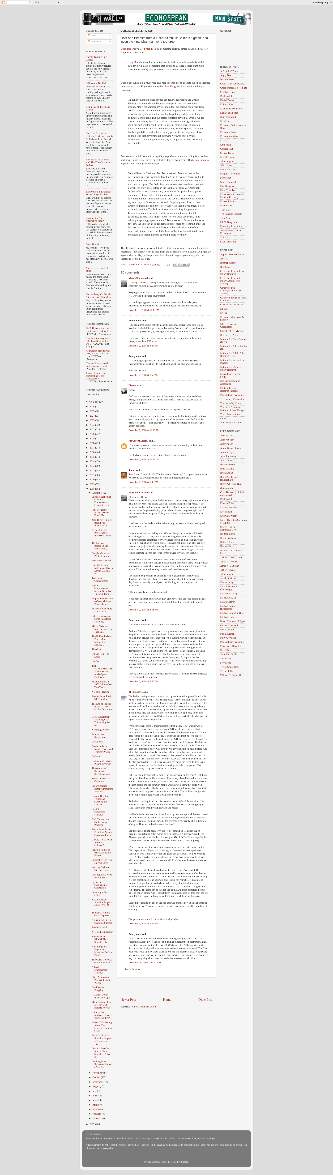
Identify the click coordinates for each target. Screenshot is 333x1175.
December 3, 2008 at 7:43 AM (143, 681)
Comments (95, 41)
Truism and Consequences (100, 579)
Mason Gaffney (227, 602)
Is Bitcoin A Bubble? (96, 83)
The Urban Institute (230, 414)
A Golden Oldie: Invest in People (101, 996)
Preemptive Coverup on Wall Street (102, 861)
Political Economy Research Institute (229, 389)
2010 (92, 479)
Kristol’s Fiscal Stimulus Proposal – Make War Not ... (102, 903)
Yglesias (224, 237)
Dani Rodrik (226, 96)
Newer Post (128, 999)
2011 (92, 475)
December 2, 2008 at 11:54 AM (144, 459)
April (95, 1105)
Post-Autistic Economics (232, 395)
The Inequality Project (231, 403)
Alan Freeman (227, 435)
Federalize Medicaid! (102, 560)
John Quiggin (226, 161)
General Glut (226, 149)
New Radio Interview (102, 932)
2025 (92, 411)
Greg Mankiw (147, 48)
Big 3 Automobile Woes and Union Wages (101, 980)
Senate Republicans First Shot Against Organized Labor (102, 832)
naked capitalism (228, 241)
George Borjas (227, 153)
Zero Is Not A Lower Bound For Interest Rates (102, 523)
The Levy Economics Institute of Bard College (232, 408)
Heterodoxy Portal (229, 335)
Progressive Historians (231, 646)
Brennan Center (228, 263)
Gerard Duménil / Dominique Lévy (229, 528)
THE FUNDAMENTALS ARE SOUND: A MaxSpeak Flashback (102, 671)
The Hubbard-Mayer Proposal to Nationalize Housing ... (102, 640)
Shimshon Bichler (229, 654)
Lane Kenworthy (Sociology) (228, 588)
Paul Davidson (227, 629)
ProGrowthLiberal (138, 440)
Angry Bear (226, 75)
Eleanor (133, 385)
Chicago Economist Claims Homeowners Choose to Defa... (102, 501)
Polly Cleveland (228, 637)
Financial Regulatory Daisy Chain (102, 610)
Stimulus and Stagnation (98, 735)
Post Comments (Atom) (145, 1006)
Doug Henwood (228, 117)
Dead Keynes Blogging (98, 989)
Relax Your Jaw (228, 190)
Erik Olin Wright (228, 516)
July (94, 1091)
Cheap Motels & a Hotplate (233, 88)
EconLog (224, 121)
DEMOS (224, 308)
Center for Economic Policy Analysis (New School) (230, 281)
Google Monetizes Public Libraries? (101, 554)
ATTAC (224, 258)
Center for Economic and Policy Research (232, 272)
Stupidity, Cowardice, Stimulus (98, 812)
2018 (92, 443)
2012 (92, 470)
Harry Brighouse (228, 538)
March (95, 1109)
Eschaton (224, 140)
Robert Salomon (228, 201)
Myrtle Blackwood (138, 278)
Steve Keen (225, 658)
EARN (223, 313)
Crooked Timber (228, 92)
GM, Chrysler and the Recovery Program (100, 822)
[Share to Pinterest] (188, 265)
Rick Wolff (225, 650)
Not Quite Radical (100, 692)
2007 (92, 1124)
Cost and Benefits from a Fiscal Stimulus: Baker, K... (101, 1052)
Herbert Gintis (227, 546)
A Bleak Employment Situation (99, 970)
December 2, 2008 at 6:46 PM (143, 482)
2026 (92, 406)
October (96, 1077)
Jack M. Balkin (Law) (231, 557)
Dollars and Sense (229, 113)
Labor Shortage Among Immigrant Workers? (102, 789)
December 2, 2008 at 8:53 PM (143, 609)
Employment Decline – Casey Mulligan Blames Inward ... (102, 601)
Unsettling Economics (231, 226)
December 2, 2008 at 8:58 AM (143, 375)
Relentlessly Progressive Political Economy (232, 196)
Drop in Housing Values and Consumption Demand (100, 800)
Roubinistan (226, 205)
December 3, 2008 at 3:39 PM (143, 923)
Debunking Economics (231, 108)
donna (132, 470)
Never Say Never (100, 730)
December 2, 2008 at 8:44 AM (143, 345)
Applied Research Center (232, 254)
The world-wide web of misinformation (102, 961)
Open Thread (92, 244)
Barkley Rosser (227, 464)
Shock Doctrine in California (101, 780)
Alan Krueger (227, 439)
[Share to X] (181, 265)
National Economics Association (230, 382)
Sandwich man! (99, 927)
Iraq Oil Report (227, 157)
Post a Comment (133, 969)
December (97, 493)
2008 (92, 489)
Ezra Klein (225, 144)
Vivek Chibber (227, 671)
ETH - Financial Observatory (228, 325)
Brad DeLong (227, 468)
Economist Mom (228, 132)
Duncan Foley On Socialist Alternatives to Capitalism (99, 295)
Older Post (205, 999)
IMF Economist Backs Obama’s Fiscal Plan (100, 513)
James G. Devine (228, 561)
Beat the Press (227, 79)
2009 (92, 484)
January (96, 1118)
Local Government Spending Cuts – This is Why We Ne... (101, 721)
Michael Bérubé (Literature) (228, 607)
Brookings (225, 267)
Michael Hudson (228, 617)
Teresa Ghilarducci (229, 667)
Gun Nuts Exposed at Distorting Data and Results (99, 134)
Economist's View (229, 136)
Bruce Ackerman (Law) (231, 484)
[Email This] (174, 265)
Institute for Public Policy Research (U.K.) (233, 354)
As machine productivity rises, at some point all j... (98, 353)
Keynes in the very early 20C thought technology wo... (98, 341)
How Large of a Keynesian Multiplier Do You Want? (102, 950)
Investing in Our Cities (100, 893)
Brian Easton (226, 473)
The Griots (97, 649)
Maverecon (225, 178)
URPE (223, 418)
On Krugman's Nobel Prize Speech (102, 876)
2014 (92, 461)
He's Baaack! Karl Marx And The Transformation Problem (98, 162)
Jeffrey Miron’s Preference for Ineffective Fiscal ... (101, 534)
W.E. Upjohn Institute (231, 422)
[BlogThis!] (178, 265)
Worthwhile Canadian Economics (230, 232)
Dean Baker (127, 48)
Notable (95, 661)
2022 (92, 425)
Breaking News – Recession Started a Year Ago (102, 1064)
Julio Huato (226, 165)
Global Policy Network (231, 331)
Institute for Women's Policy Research (230, 368)
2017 (92, 447)
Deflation (96, 756)
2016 (92, 452)
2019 (92, 438)
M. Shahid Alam (228, 597)
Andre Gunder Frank (230, 448)
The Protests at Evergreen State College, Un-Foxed (98, 193)
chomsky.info (226, 488)
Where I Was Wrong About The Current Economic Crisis (102, 1026)
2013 (92, 466)
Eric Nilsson (226, 511)
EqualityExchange (229, 507)
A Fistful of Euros (229, 71)
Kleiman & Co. (227, 169)
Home (167, 999)
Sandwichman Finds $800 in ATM (102, 697)
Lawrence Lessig (228, 593)
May (94, 1100)
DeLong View (227, 104)
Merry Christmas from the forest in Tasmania (102, 629)
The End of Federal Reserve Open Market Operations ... (102, 708)
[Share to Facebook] (184, 265)
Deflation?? (97, 741)
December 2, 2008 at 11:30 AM (144, 430)
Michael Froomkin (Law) (232, 613)
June (94, 1095)
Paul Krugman (172, 86)
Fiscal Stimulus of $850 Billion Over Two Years (102, 684)
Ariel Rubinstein (228, 456)
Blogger (184, 1162)
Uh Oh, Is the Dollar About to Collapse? (102, 842)
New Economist (228, 182)
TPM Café (225, 209)
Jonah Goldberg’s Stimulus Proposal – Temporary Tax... (102, 1039)
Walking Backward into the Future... (101, 868)
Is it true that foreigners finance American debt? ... (102, 1015)
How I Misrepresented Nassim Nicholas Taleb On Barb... (101, 589)
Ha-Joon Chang (227, 534)
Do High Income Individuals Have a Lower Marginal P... (102, 569)
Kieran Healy (226, 582)
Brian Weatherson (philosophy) (229, 478)
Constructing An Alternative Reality (95, 219)
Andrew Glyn (227, 452)
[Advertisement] (166, 987)
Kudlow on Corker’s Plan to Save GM (102, 762)
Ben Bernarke (201, 160)
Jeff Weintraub (227, 570)
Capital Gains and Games (232, 83)
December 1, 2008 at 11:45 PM (144, 310)
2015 (92, 457)
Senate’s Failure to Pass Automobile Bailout (101, 853)
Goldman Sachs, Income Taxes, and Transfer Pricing (102, 749)
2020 (92, 434)
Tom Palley (226, 218)
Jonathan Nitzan (228, 578)
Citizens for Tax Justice (231, 304)
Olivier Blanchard (229, 625)
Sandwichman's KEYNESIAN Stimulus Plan (100, 939)
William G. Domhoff (230, 675)
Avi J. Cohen (226, 460)
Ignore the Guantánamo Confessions (99, 885)
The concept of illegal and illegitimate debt (101, 771)
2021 (92, 429)
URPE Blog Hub (228, 222)
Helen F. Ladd (227, 542)
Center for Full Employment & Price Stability (230, 291)
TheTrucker (135, 692)
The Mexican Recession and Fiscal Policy (100, 546)
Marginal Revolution (230, 173)
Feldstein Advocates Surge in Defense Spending (101, 619)
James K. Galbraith (229, 566)
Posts (93, 35)
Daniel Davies (227, 100)
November (97, 1072)
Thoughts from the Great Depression (101, 914)
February (97, 1114)
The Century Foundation (232, 399)
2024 (92, 416)
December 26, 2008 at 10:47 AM (145, 962)
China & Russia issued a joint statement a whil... (97, 365)
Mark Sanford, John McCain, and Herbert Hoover (101, 1005)
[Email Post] (168, 264)
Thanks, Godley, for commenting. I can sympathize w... (96, 376)
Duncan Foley (227, 503)
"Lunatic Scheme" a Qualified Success (102, 921)
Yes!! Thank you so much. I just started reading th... (99, 329)
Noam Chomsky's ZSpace (232, 621)
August (96, 1086)
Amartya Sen (226, 444)
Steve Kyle (225, 662)
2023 (92, 420)
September (98, 1082)
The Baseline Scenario (231, 214)
